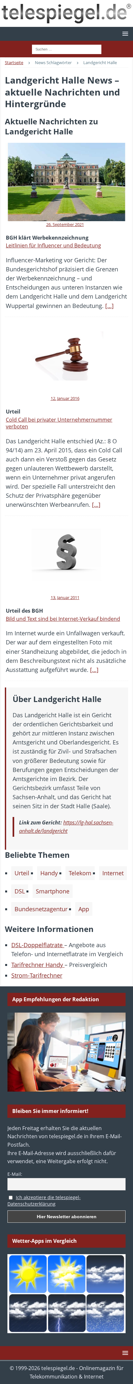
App (83, 909)
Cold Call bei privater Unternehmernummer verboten (59, 423)
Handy (49, 873)
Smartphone (52, 891)
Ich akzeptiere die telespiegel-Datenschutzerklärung (44, 1200)
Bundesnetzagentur (41, 909)
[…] (109, 306)
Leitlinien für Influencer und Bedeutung (53, 245)
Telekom (80, 873)
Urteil (22, 873)
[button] (124, 33)
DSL (20, 891)
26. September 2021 (65, 224)
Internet (113, 873)
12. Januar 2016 (65, 398)
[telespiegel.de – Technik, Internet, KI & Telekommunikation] (66, 13)
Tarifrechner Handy (38, 965)
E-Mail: (14, 1174)
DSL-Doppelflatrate (37, 945)
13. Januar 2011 (65, 597)
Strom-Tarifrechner (36, 975)
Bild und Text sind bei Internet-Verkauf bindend (63, 618)
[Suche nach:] (66, 48)
